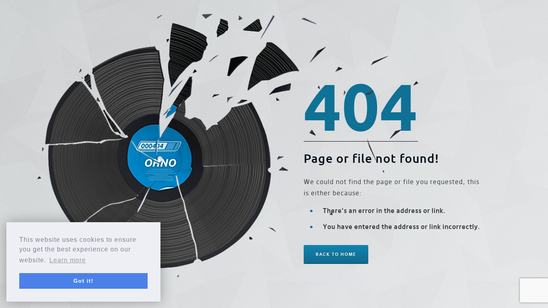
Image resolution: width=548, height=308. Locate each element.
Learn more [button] (67, 260)
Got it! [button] (83, 281)
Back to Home (336, 254)
